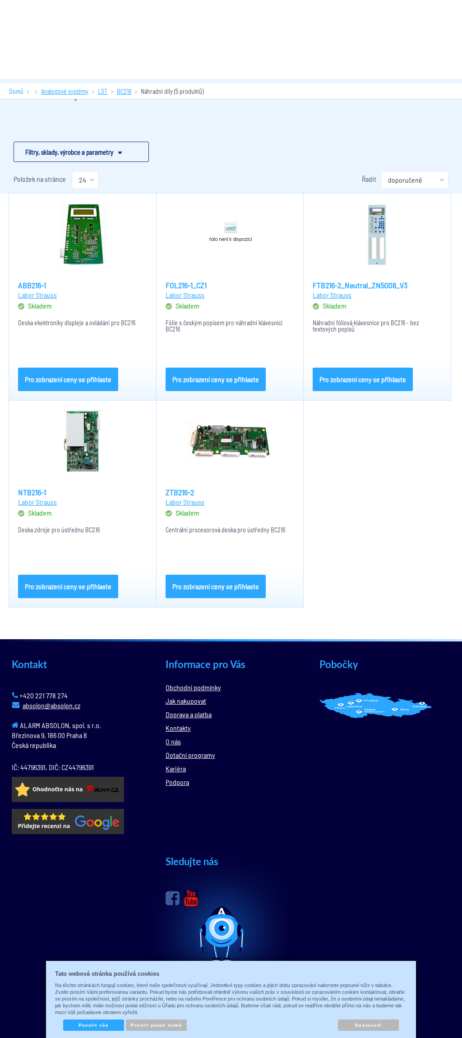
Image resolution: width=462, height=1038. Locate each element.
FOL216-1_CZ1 (186, 285)
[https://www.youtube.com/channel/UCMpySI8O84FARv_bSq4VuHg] (191, 898)
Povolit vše (93, 1025)
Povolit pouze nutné (156, 1025)
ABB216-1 (32, 285)
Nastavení (368, 1025)
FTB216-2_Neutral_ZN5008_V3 (360, 285)
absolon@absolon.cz (51, 705)
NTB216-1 (32, 492)
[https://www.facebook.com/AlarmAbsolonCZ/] (173, 898)
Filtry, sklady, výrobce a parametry (69, 152)
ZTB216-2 (180, 492)
